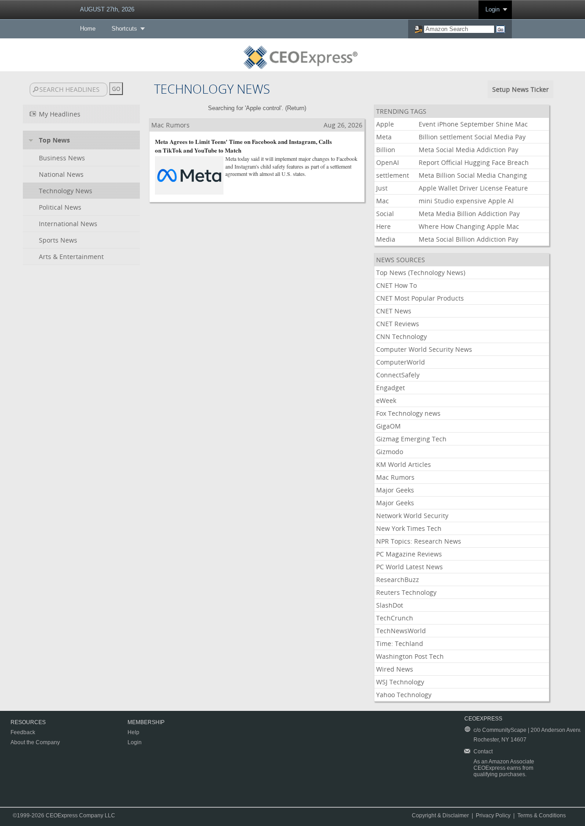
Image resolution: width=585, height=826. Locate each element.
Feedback (23, 732)
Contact (483, 751)
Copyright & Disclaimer (440, 815)
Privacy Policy (493, 815)
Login (492, 9)
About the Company (35, 742)
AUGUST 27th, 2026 (107, 9)
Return (295, 108)
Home (88, 28)
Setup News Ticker (520, 89)
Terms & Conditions (541, 815)
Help (133, 732)
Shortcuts (124, 28)
